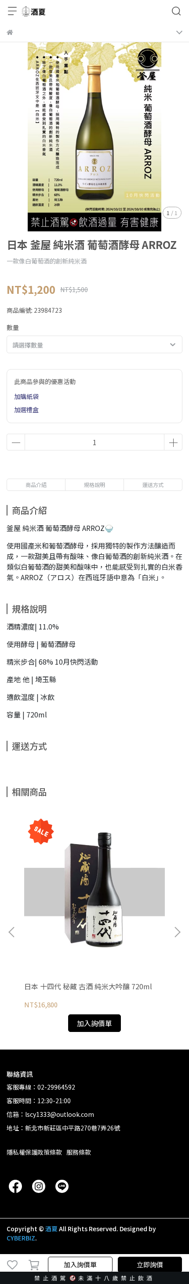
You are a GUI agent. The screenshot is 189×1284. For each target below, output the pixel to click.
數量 (13, 327)
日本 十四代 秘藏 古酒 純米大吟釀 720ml (88, 986)
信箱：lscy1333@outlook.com (50, 1114)
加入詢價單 (80, 1264)
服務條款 (78, 1152)
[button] (177, 932)
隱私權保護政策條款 (34, 1152)
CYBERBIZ (21, 1237)
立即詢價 (150, 1264)
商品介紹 (36, 484)
